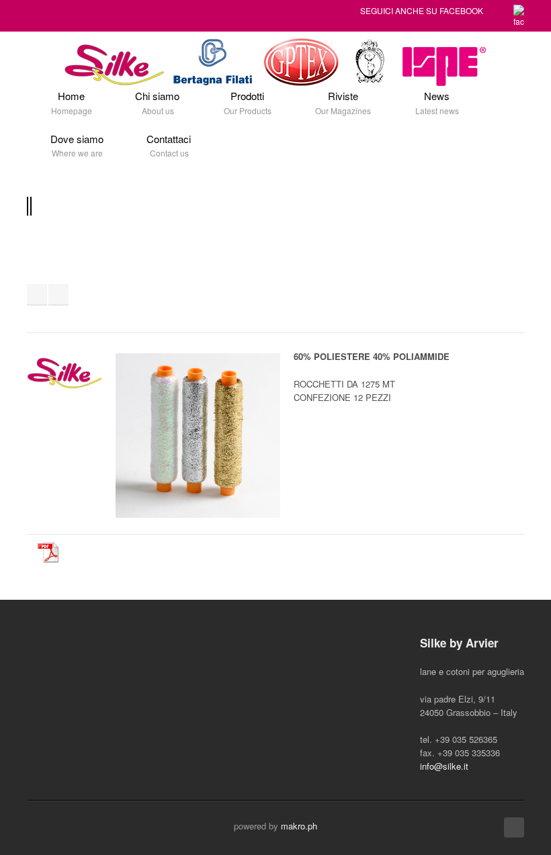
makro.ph (299, 825)
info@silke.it (444, 766)
